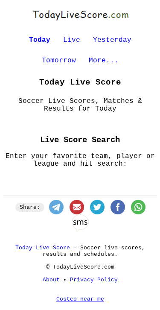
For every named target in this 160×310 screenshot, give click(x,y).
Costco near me (80, 299)
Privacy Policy (94, 280)
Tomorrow (59, 60)
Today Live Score (42, 248)
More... (104, 60)
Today (39, 40)
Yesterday (112, 40)
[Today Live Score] (80, 20)
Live (71, 40)
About (51, 280)
